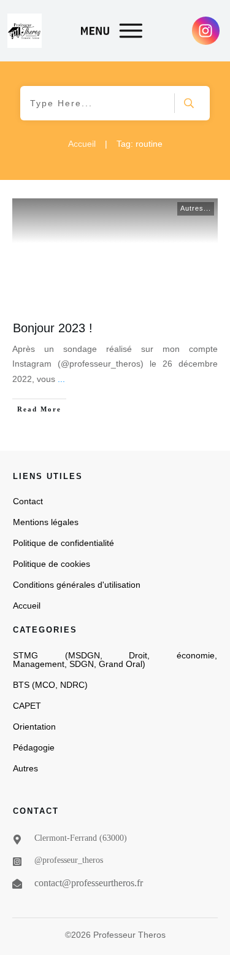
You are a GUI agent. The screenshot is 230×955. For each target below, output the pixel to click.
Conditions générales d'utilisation (76, 585)
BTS (21, 685)
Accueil (26, 605)
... (61, 379)
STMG (25, 655)
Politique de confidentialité (63, 543)
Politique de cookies (51, 564)
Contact (28, 501)
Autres (25, 768)
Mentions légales (46, 522)
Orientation (34, 726)
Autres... (195, 208)
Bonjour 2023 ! (53, 328)
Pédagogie (34, 747)
